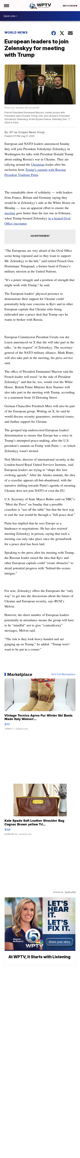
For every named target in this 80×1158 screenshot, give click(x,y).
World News (16, 32)
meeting (9, 213)
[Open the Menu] (6, 5)
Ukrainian (37, 164)
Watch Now (69, 6)
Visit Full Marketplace (63, 674)
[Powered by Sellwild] (70, 892)
